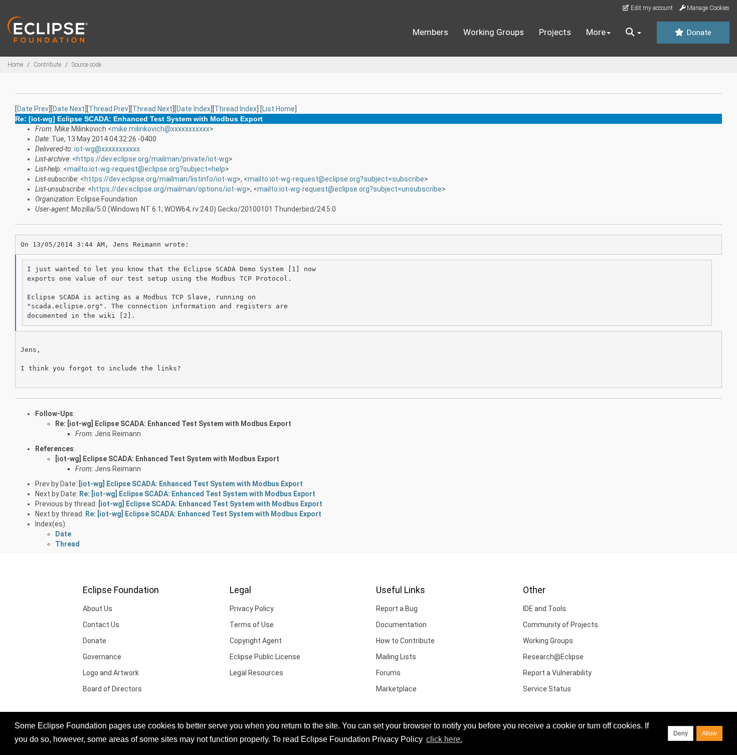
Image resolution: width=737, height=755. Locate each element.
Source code (86, 64)
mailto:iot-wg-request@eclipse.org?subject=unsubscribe (349, 189)
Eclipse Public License (265, 657)
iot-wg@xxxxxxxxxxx (107, 149)
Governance (102, 657)
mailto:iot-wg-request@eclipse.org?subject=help (146, 169)
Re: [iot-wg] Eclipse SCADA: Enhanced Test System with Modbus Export (173, 424)
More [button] (596, 32)
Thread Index (236, 109)
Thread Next (152, 109)
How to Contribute (405, 641)
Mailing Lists (396, 657)
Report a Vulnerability (557, 673)
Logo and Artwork (111, 673)
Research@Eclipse (553, 657)
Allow (709, 733)
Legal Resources (256, 673)
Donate (697, 32)
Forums (388, 673)
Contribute (47, 64)
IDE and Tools (544, 609)
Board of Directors (112, 689)
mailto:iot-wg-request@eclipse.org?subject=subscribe (336, 179)
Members (430, 32)
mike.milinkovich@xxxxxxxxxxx (161, 129)
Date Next (69, 109)
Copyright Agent (256, 641)
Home (15, 64)
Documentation (401, 625)
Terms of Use (252, 625)
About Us (97, 609)
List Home (278, 109)
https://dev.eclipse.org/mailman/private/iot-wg (152, 159)
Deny (680, 733)
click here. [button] (444, 739)
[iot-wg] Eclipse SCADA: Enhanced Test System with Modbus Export (167, 459)
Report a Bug (397, 609)
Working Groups (493, 32)
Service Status (547, 689)
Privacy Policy (252, 609)
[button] (633, 32)
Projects (555, 32)
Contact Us (101, 625)
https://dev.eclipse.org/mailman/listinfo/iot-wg (160, 179)
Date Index (193, 109)
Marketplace (396, 689)
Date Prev (33, 109)
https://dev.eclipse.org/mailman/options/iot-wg (169, 189)
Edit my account (651, 8)
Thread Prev (108, 109)
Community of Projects (560, 625)
